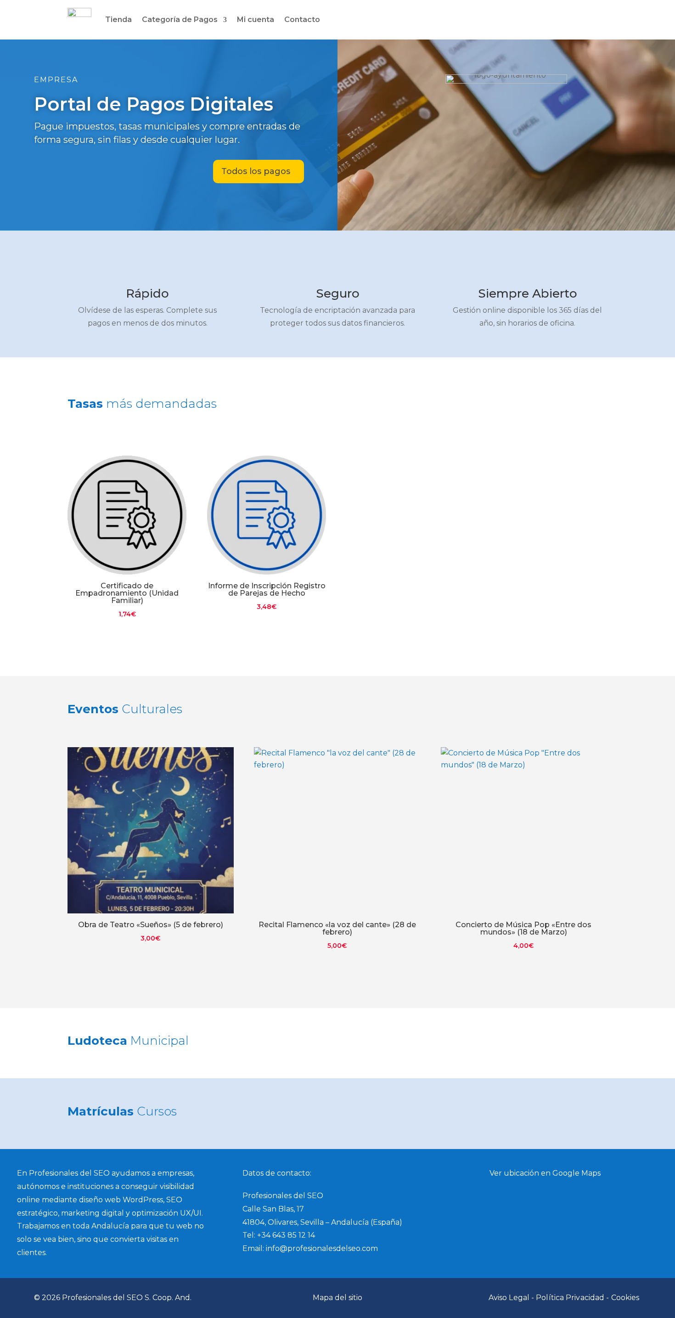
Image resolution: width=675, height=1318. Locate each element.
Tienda (118, 19)
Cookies (625, 1297)
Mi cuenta (255, 19)
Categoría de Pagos (180, 19)
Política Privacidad (570, 1297)
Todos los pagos (255, 171)
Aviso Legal (509, 1297)
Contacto (302, 19)
